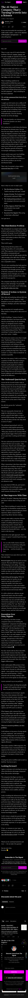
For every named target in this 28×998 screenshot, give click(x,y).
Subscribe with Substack (15, 978)
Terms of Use (21, 871)
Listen (24, 22)
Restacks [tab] (11, 901)
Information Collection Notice (17, 872)
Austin (15, 54)
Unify (9, 57)
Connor (20, 54)
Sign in (24, 2)
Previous (6, 891)
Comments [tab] (5, 901)
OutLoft (9, 647)
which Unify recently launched (15, 475)
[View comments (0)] (8, 26)
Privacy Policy (19, 984)
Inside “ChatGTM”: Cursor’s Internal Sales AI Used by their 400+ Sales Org (9, 927)
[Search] (25, 921)
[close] (23, 946)
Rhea (5, 77)
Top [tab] (3, 921)
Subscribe (19, 2)
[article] (14, 931)
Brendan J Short (9, 21)
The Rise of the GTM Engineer (7, 941)
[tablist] (8, 901)
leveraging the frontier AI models (14, 61)
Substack (6, 994)
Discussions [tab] (13, 921)
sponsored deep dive (7, 168)
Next (23, 891)
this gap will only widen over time (13, 287)
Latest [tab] (7, 921)
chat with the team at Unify (9, 835)
